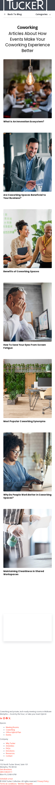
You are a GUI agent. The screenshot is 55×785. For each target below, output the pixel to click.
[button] (43, 14)
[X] (9, 718)
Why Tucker (10, 743)
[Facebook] (7, 718)
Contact (9, 756)
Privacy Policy (43, 781)
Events (8, 735)
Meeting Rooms (12, 727)
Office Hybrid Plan (13, 732)
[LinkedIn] (1, 718)
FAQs (8, 748)
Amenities (10, 746)
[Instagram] (4, 718)
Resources (10, 753)
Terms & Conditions (8, 783)
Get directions (6, 769)
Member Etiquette (25, 783)
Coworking (10, 730)
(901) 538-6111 (6, 772)
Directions (10, 751)
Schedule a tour (6, 778)
